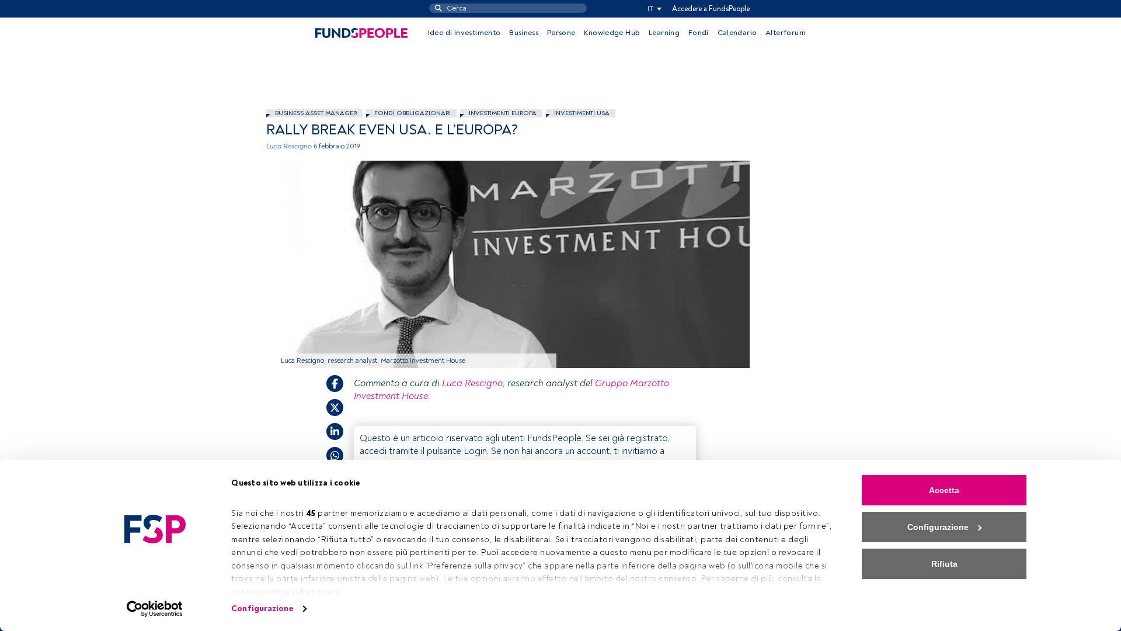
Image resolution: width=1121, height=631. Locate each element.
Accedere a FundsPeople (711, 8)
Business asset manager (316, 113)
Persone (561, 32)
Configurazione (262, 608)
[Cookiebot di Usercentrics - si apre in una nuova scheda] (155, 609)
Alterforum (785, 32)
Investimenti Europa (503, 113)
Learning (664, 32)
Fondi (698, 32)
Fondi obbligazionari (412, 113)
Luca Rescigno (289, 146)
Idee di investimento (464, 32)
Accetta (944, 490)
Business (523, 32)
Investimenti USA (582, 113)
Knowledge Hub (612, 32)
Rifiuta (944, 563)
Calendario (737, 32)
